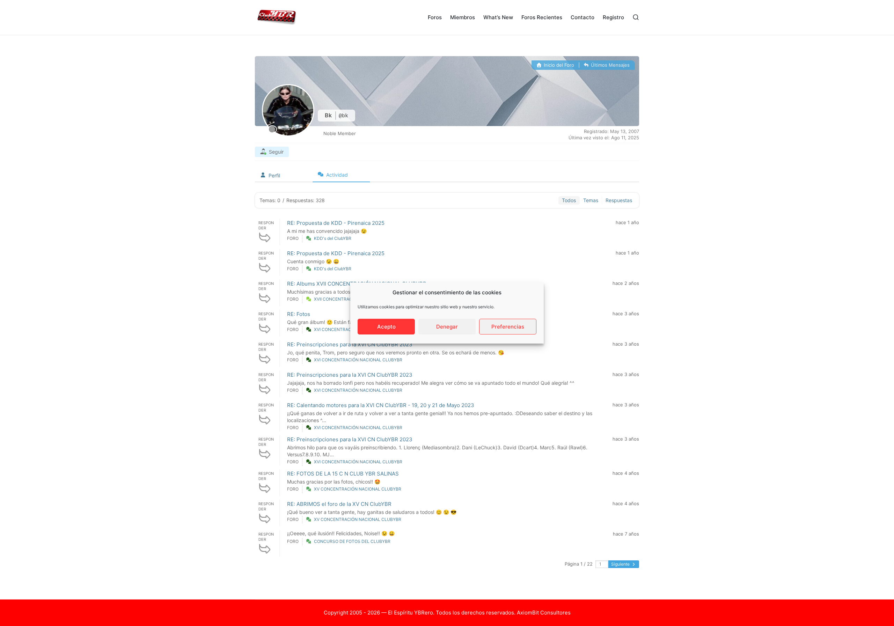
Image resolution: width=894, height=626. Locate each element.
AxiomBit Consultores (544, 612)
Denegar (447, 326)
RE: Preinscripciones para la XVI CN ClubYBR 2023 (349, 344)
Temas (590, 200)
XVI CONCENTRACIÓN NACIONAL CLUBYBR (358, 359)
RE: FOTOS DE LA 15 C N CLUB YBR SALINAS (343, 473)
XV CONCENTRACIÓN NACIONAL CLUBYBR (357, 489)
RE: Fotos (298, 314)
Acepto (386, 326)
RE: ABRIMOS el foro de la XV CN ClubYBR (339, 504)
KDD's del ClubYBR (332, 238)
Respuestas (619, 200)
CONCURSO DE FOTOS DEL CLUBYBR (352, 541)
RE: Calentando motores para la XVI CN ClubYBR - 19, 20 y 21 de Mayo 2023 (380, 405)
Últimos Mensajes (609, 65)
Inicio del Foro (558, 65)
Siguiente (621, 564)
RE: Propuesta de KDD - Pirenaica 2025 (335, 223)
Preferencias (507, 326)
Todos (569, 200)
